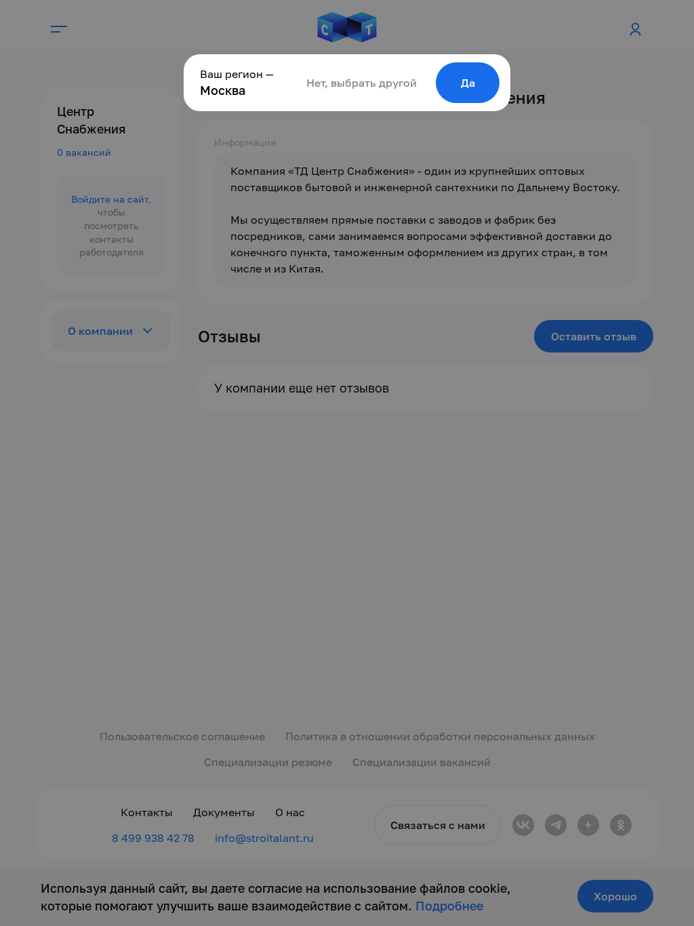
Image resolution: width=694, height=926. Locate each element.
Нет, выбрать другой (361, 82)
